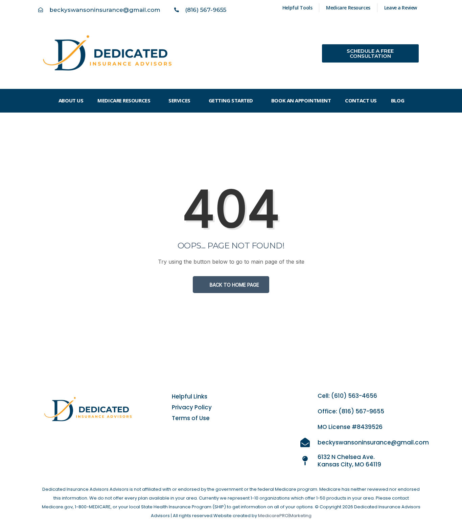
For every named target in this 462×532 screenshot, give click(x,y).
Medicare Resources (123, 100)
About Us (71, 100)
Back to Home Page (233, 285)
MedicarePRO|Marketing (284, 515)
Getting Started (231, 100)
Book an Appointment (301, 100)
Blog (397, 100)
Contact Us (361, 100)
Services (179, 100)
